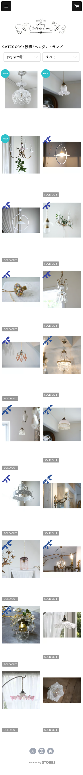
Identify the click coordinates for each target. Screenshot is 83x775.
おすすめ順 (15, 57)
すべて (51, 57)
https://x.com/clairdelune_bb (32, 751)
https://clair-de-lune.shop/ (50, 751)
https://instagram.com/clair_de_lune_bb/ (41, 751)
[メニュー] (6, 6)
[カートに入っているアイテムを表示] (77, 6)
